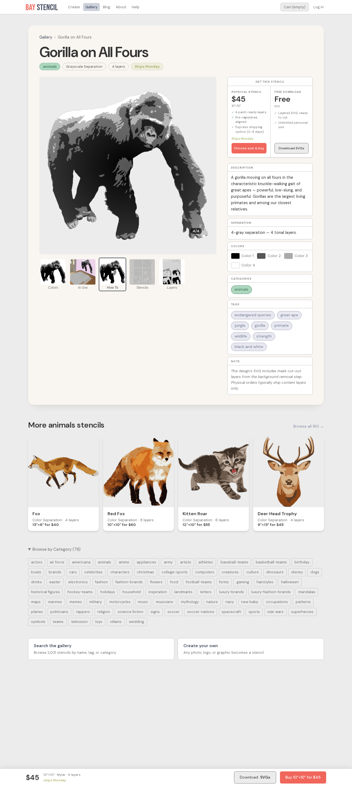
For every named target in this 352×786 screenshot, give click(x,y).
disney (297, 572)
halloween (290, 582)
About (121, 7)
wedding (136, 621)
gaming (243, 582)
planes (37, 611)
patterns (303, 601)
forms (224, 582)
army (168, 562)
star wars (275, 611)
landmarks (183, 592)
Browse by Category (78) (56, 549)
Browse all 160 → (308, 426)
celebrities (93, 572)
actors (36, 562)
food (174, 582)
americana (81, 562)
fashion (101, 582)
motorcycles (120, 601)
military (95, 601)
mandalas (306, 592)
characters (120, 572)
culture (252, 572)
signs (155, 611)
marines (55, 601)
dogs (314, 572)
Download (255, 777)
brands (55, 572)
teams (58, 621)
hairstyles (265, 582)
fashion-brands (129, 582)
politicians (59, 611)
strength (264, 336)
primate (281, 325)
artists (185, 562)
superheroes (302, 611)
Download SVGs (291, 148)
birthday (302, 562)
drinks (36, 582)
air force (57, 562)
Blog (106, 7)
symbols (38, 621)
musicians (164, 601)
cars (73, 572)
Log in (319, 7)
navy (230, 601)
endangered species (253, 315)
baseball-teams (234, 562)
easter (55, 582)
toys (98, 621)
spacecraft (231, 611)
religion (103, 611)
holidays (107, 592)
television (79, 621)
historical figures (45, 592)
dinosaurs (275, 572)
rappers (83, 611)
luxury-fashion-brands (271, 592)
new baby (249, 601)
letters (205, 592)
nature (212, 601)
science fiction (130, 611)
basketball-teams (271, 562)
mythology (190, 601)
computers (204, 572)
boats (36, 572)
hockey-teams (80, 592)
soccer (173, 611)
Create (74, 7)
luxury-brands (231, 592)
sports (254, 611)
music (143, 601)
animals (50, 66)
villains (116, 621)
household (131, 592)
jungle (240, 325)
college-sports (175, 572)
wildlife (241, 336)
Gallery (91, 7)
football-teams (199, 582)
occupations (277, 601)
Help (135, 7)
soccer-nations (200, 611)
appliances (146, 562)
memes (76, 601)
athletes (206, 562)
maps (36, 601)
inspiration (157, 592)
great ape (289, 315)
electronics (78, 582)
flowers (156, 582)
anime (124, 562)
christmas (145, 572)
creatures (230, 572)
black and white (249, 346)
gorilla (260, 325)
